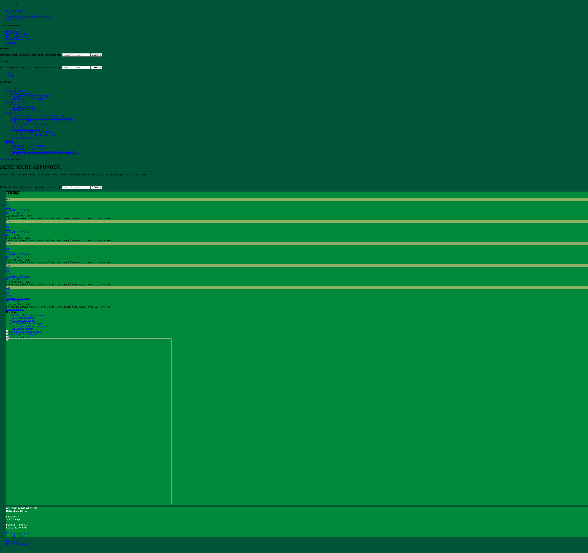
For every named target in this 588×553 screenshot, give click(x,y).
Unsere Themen (22, 93)
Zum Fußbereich (14, 19)
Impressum (11, 541)
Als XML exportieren (22, 328)
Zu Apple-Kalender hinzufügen (27, 323)
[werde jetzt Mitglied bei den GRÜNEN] (89, 503)
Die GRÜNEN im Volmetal (19, 39)
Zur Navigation (13, 13)
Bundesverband (13, 31)
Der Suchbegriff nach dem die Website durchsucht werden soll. (30, 54)
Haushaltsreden (24, 107)
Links (9, 140)
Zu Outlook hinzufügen (23, 320)
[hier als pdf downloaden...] (22, 334)
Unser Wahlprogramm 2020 (36, 132)
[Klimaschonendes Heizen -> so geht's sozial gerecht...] (19, 337)
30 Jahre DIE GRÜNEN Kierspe (31, 96)
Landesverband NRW (16, 34)
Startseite (13, 88)
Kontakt (12, 143)
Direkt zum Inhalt (14, 11)
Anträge (18, 104)
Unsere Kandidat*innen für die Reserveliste (42, 118)
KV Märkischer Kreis (16, 37)
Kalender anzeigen (15, 309)
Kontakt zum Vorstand (28, 99)
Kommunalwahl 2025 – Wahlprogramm (38, 115)
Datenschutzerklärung (16, 544)
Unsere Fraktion (17, 102)
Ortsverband (15, 90)
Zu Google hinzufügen (23, 317)
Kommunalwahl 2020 (26, 129)
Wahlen (11, 113)
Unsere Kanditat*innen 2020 (37, 135)
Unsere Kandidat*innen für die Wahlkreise (42, 121)
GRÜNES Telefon (15, 213)
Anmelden (11, 42)
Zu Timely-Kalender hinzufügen (27, 315)
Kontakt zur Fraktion (27, 110)
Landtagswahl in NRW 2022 (30, 124)
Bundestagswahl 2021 (26, 126)
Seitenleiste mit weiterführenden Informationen (28, 16)
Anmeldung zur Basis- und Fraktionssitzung (43, 151)
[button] (12, 312)
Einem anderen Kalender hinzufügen (30, 326)
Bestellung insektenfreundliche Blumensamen (45, 154)
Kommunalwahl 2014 (26, 137)
